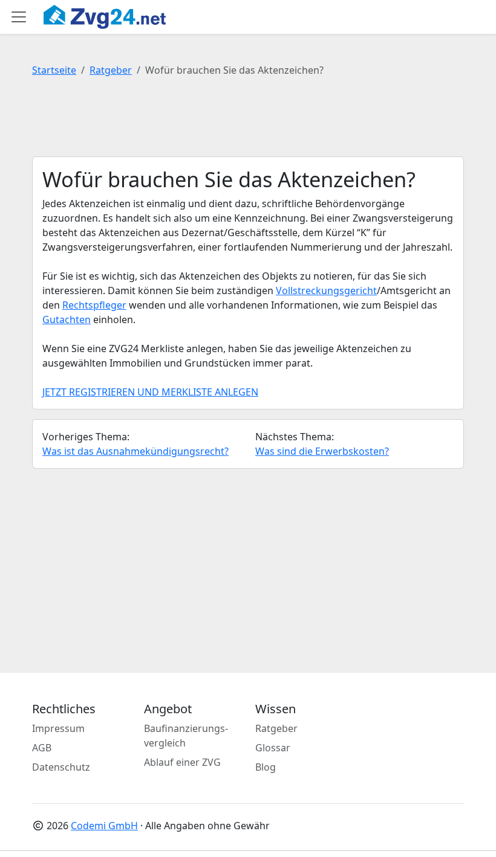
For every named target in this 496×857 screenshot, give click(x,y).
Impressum (58, 728)
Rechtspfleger (94, 305)
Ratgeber (111, 70)
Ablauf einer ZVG (182, 762)
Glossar (272, 747)
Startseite (54, 70)
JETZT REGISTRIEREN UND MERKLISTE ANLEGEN (150, 392)
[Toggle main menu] (18, 16)
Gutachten (66, 319)
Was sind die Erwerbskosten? (322, 451)
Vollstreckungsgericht (326, 290)
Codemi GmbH (104, 825)
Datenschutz (61, 767)
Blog (265, 767)
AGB (41, 747)
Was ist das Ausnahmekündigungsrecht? (135, 451)
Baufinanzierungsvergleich (186, 735)
